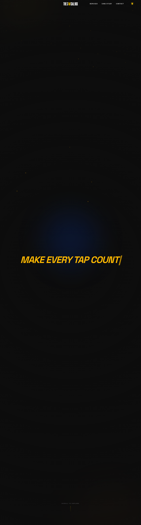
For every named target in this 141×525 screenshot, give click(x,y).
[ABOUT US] (132, 3)
